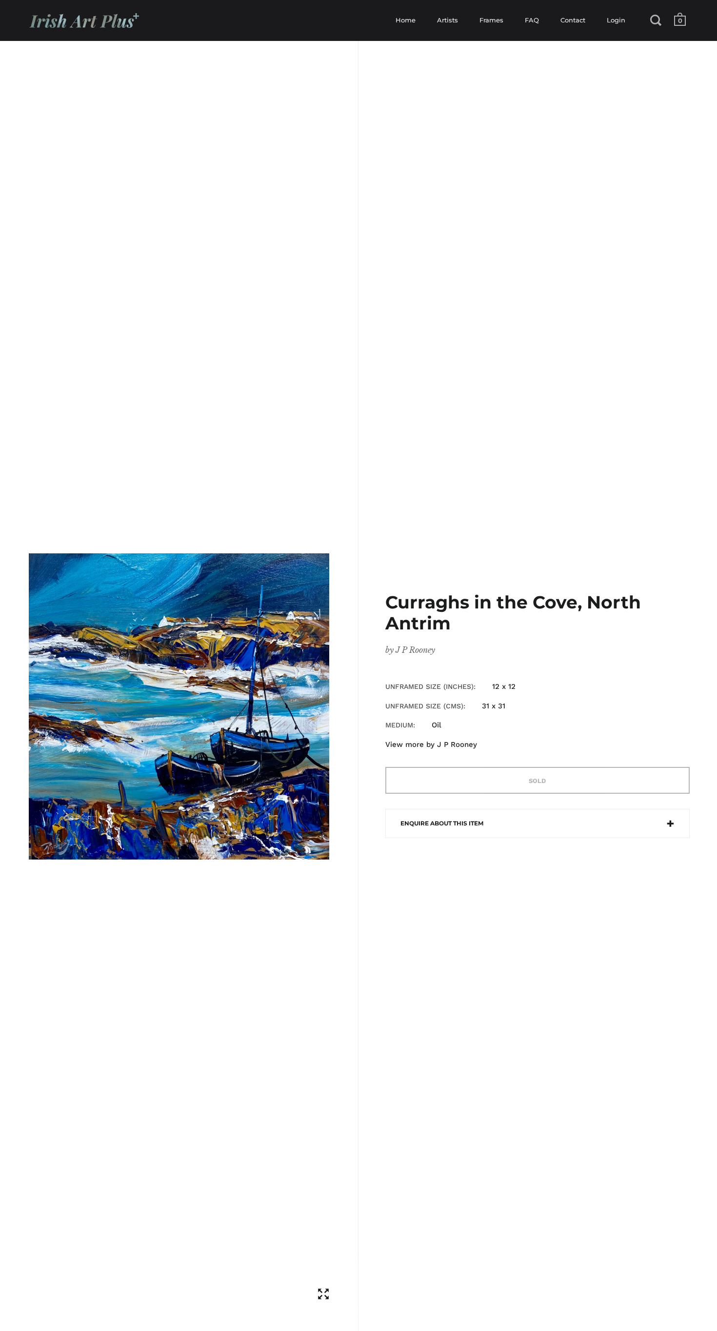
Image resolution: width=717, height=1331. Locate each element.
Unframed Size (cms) (424, 706)
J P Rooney (415, 650)
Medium (399, 725)
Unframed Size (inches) (429, 686)
